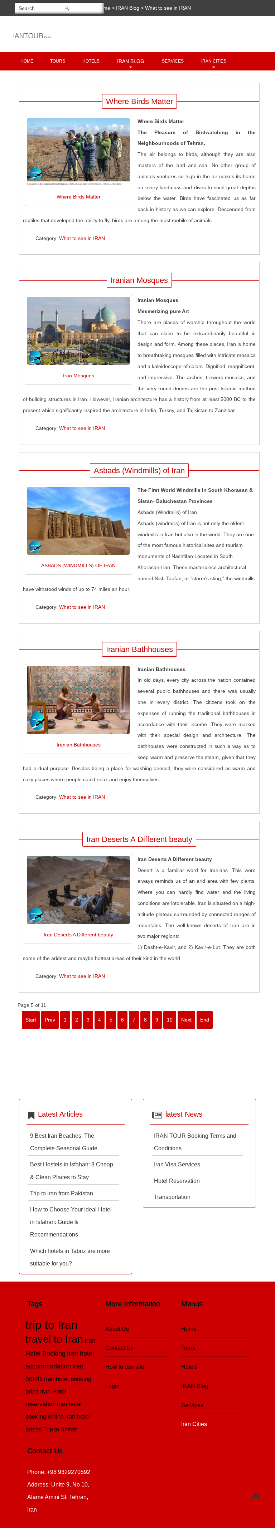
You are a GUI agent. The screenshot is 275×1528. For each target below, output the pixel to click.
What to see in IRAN (82, 238)
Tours (57, 61)
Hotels (91, 61)
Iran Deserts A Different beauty (139, 839)
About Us (117, 1329)
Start (30, 1020)
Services (173, 61)
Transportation (172, 1197)
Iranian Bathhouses (139, 649)
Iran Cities (213, 61)
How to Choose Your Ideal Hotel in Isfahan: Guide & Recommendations (71, 1222)
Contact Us (119, 1348)
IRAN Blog (127, 8)
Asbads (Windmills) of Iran (139, 470)
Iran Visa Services (177, 1164)
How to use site (124, 1367)
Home (26, 61)
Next (186, 1020)
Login (112, 1386)
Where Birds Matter (139, 101)
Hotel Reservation (177, 1181)
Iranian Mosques (139, 280)
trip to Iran (51, 1324)
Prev (50, 1020)
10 (170, 1020)
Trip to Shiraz (60, 1429)
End (204, 1020)
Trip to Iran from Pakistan (61, 1193)
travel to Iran (54, 1339)
